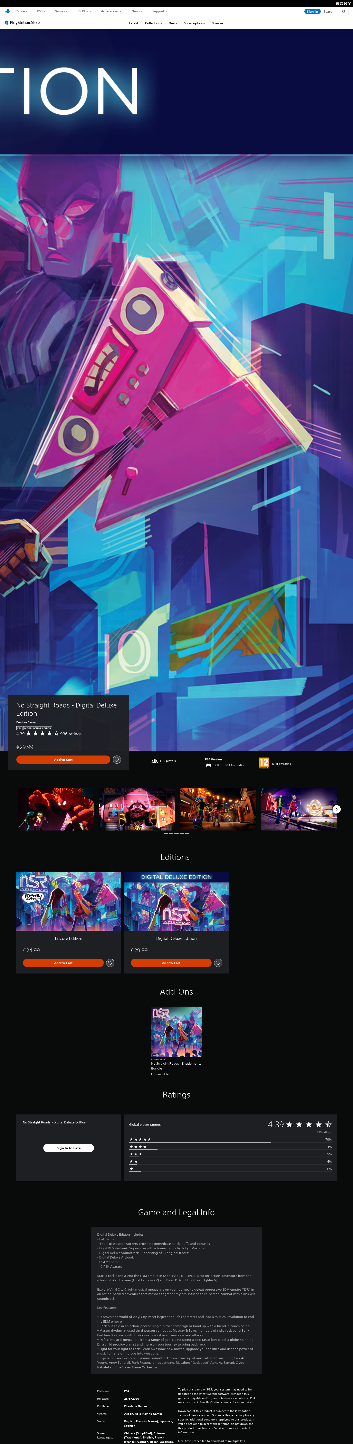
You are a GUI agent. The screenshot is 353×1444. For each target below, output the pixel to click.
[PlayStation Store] (23, 22)
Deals (173, 23)
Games (60, 11)
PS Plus (83, 11)
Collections (153, 23)
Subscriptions (194, 23)
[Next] (337, 809)
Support (158, 11)
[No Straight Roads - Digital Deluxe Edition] (56, 809)
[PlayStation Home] (7, 11)
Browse (217, 23)
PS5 (40, 11)
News (136, 11)
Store (21, 11)
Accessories (110, 11)
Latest (133, 23)
